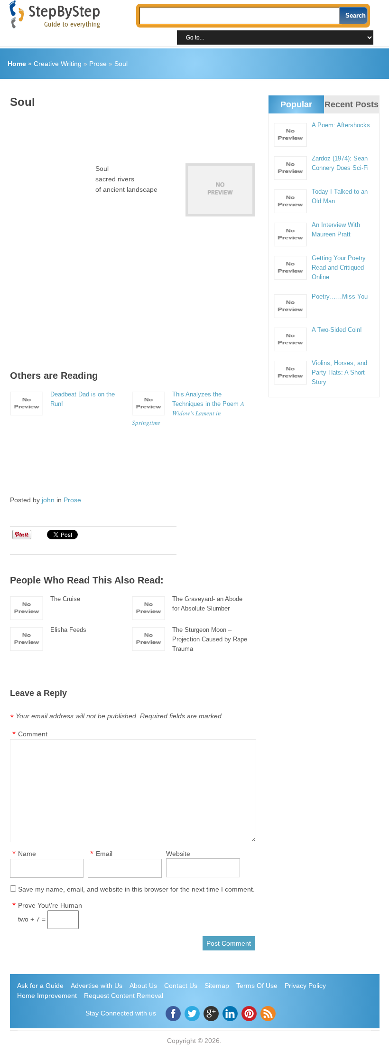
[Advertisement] (182, 132)
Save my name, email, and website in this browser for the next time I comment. (136, 889)
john (48, 500)
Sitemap (216, 985)
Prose (98, 63)
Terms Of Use (257, 985)
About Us (143, 985)
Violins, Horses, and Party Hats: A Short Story (339, 372)
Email (104, 853)
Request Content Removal (123, 995)
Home (17, 63)
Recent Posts (351, 104)
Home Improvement (47, 995)
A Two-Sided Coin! (337, 329)
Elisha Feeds (68, 629)
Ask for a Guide (40, 985)
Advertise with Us (96, 985)
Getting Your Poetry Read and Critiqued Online (339, 267)
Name (27, 853)
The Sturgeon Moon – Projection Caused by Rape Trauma (209, 639)
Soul (121, 63)
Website (178, 853)
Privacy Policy (305, 985)
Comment (32, 734)
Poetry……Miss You (340, 296)
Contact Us (180, 985)
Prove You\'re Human (50, 905)
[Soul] (220, 189)
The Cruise (65, 598)
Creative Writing (58, 63)
